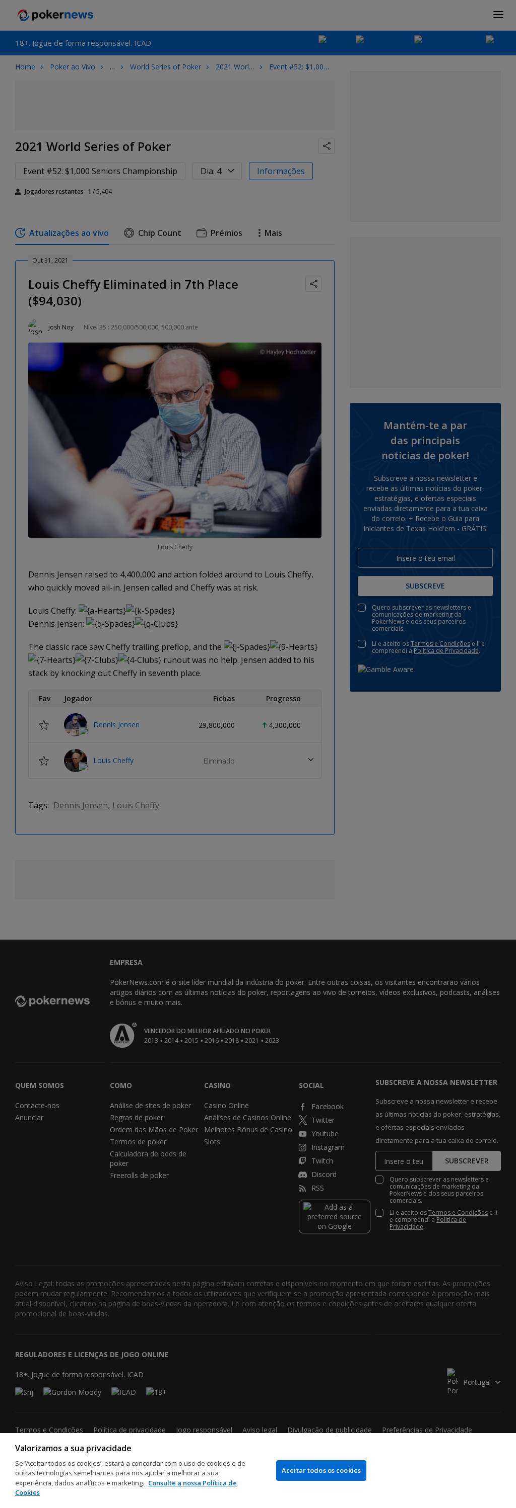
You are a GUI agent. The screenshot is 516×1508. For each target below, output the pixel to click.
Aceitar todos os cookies (321, 1470)
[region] (258, 1470)
